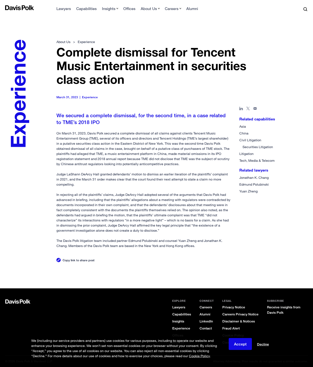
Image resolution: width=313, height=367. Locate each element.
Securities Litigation (258, 147)
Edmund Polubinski (254, 184)
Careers (206, 307)
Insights (178, 321)
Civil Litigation (250, 140)
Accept (240, 344)
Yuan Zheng (248, 191)
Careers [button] (171, 8)
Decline (263, 344)
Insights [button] (108, 8)
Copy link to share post (79, 260)
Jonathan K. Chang (254, 177)
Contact (206, 328)
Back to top (287, 271)
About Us (63, 42)
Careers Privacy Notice (240, 314)
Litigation (246, 154)
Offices (129, 8)
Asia (242, 126)
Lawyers (63, 8)
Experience (181, 328)
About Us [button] (149, 8)
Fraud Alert (231, 328)
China (243, 133)
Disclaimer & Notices (238, 321)
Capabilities (86, 8)
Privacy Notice (233, 307)
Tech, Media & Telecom (257, 160)
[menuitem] (63, 10)
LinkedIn (206, 321)
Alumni (192, 8)
